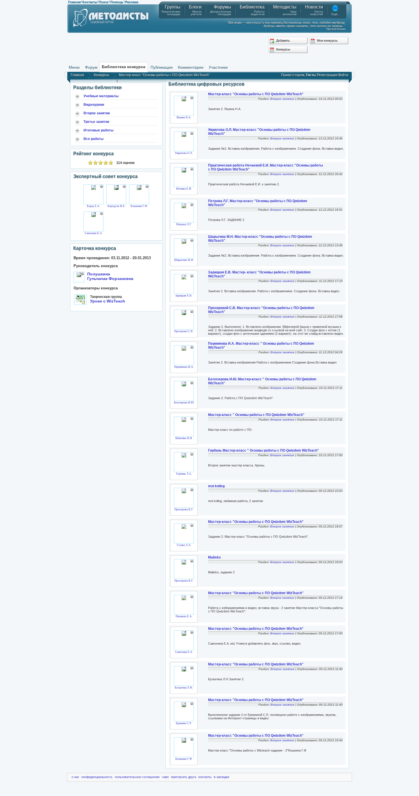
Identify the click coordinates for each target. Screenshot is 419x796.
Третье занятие (96, 122)
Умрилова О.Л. (184, 153)
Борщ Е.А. (93, 206)
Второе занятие (97, 113)
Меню (74, 67)
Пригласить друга (183, 777)
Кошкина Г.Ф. (139, 206)
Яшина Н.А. (183, 117)
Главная (74, 2)
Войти (343, 75)
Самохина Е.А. (94, 233)
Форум (91, 67)
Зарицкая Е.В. (183, 295)
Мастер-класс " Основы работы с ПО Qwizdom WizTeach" (256, 415)
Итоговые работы (98, 130)
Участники (218, 67)
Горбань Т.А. (184, 473)
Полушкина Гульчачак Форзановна (110, 276)
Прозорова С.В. (184, 331)
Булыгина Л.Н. (184, 687)
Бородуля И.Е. (116, 206)
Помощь (116, 2)
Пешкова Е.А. (184, 616)
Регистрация (327, 75)
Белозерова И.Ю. (184, 402)
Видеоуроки (94, 105)
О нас (75, 777)
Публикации (161, 67)
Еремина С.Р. (184, 723)
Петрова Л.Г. (184, 224)
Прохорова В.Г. (184, 509)
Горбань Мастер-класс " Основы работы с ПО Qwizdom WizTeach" (263, 450)
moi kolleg (216, 486)
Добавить (282, 40)
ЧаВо (165, 777)
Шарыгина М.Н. (184, 259)
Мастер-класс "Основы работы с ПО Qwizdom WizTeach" (256, 94)
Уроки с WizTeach (107, 301)
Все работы (93, 139)
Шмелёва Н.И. (184, 438)
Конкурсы (282, 49)
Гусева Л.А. (184, 545)
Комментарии (191, 67)
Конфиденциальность (97, 777)
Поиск (104, 2)
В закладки (221, 777)
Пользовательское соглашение (137, 777)
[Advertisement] (209, 47)
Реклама (131, 2)
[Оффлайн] (101, 186)
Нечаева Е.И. (184, 188)
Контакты (89, 2)
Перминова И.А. (184, 366)
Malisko (214, 557)
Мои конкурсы (326, 40)
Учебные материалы (101, 96)
